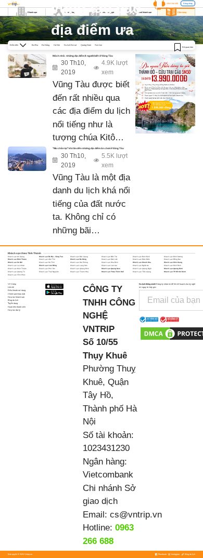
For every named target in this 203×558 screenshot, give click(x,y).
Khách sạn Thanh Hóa (79, 272)
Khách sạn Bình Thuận (17, 259)
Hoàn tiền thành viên (17, 306)
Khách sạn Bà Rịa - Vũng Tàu (51, 257)
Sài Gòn (98, 45)
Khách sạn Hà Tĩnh (47, 262)
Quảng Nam (86, 45)
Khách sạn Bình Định (141, 257)
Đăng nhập (188, 3)
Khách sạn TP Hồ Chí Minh (175, 272)
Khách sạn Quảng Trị (16, 272)
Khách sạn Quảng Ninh (173, 269)
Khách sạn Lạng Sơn (78, 265)
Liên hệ (11, 287)
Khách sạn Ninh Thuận (17, 269)
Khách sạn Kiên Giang (173, 262)
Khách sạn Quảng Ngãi (142, 269)
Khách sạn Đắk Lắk (110, 259)
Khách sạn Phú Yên (47, 269)
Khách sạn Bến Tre (109, 257)
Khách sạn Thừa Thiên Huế (113, 272)
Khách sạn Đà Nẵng (78, 259)
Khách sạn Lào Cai (109, 265)
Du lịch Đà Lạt (70, 45)
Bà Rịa (35, 45)
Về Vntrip (12, 284)
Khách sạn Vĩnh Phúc (17, 275)
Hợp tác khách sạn (16, 297)
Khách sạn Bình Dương (173, 257)
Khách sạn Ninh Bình (172, 265)
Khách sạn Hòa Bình (110, 262)
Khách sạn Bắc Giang (79, 257)
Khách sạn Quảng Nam (111, 269)
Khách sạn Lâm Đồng (48, 265)
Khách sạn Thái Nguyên (49, 272)
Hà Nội (57, 45)
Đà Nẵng (45, 45)
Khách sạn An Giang (16, 257)
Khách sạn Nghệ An (141, 265)
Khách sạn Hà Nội (15, 262)
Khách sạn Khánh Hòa (142, 262)
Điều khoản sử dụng (17, 290)
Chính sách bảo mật (16, 294)
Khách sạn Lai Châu (16, 265)
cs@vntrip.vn (136, 515)
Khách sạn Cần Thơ (47, 259)
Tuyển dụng (13, 303)
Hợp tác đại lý (14, 310)
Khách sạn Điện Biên (141, 259)
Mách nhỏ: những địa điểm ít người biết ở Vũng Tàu (83, 56)
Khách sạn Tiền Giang (142, 272)
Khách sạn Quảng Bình (79, 269)
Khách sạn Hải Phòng (79, 262)
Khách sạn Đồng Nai (172, 259)
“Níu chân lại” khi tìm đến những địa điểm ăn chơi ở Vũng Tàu (88, 148)
